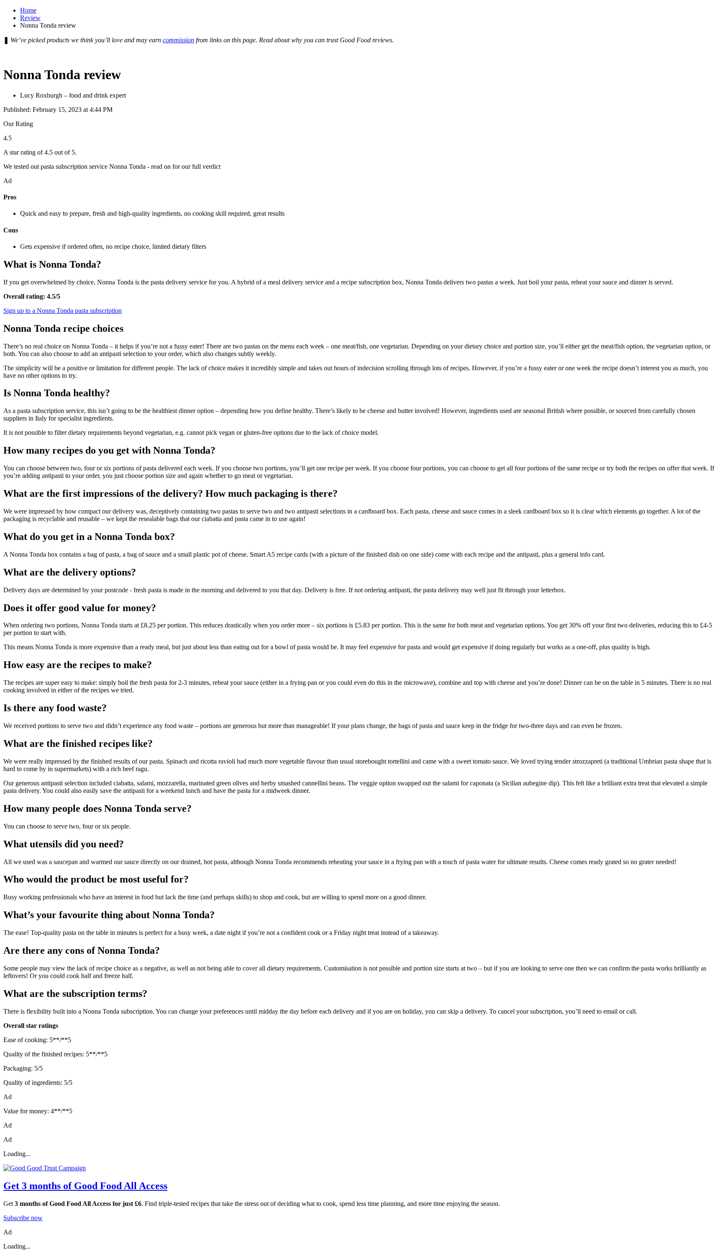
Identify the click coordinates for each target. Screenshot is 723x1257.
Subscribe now (23, 1217)
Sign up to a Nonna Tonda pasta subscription (62, 310)
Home (28, 10)
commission (178, 40)
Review (30, 17)
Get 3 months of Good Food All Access (85, 1185)
